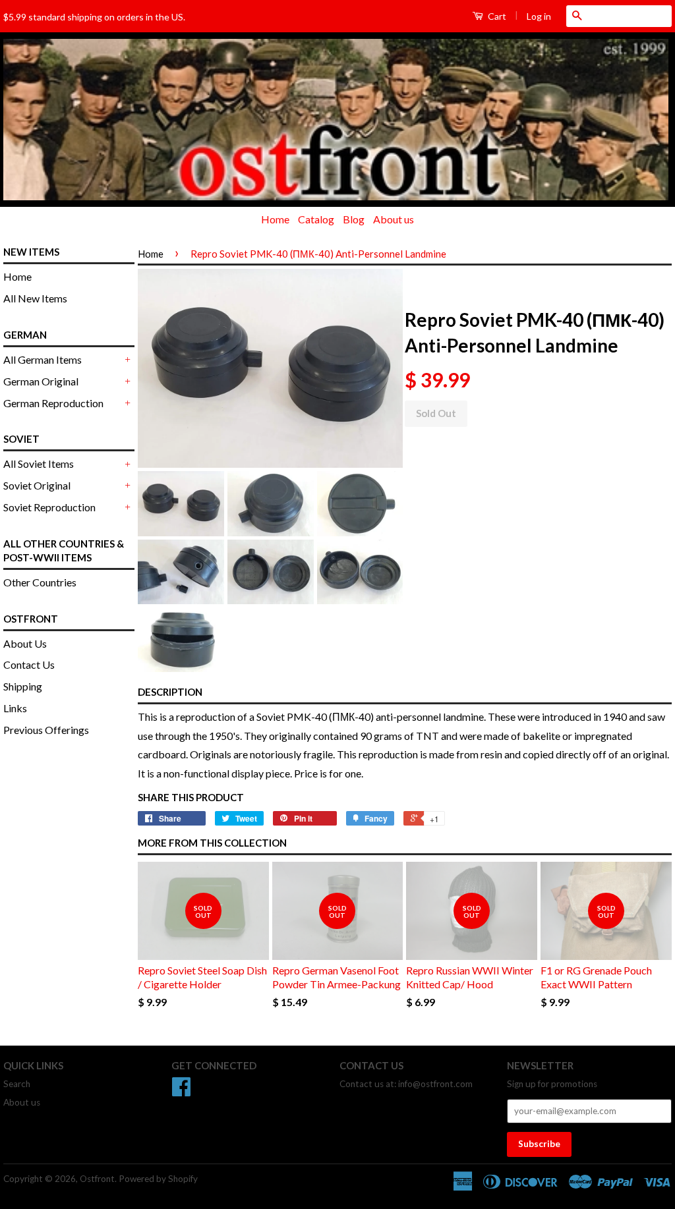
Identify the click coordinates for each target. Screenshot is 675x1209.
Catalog (316, 219)
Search (16, 1084)
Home (275, 219)
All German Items (42, 359)
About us (393, 219)
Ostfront (97, 1178)
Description (170, 692)
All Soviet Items (38, 463)
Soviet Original (37, 485)
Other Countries (39, 582)
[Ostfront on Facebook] (181, 1091)
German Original (40, 381)
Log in (539, 16)
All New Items (35, 298)
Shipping (22, 686)
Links (15, 708)
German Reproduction (53, 403)
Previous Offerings (46, 729)
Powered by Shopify (158, 1178)
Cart (496, 16)
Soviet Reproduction (49, 507)
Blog (354, 219)
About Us (25, 643)
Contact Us (29, 664)
